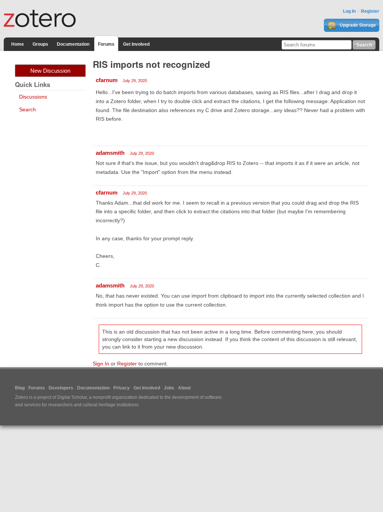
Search (27, 109)
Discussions (33, 97)
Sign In (101, 364)
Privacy (121, 388)
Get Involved (136, 44)
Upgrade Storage (357, 25)
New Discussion (50, 70)
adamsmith (110, 153)
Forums (106, 44)
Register (370, 11)
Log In (349, 11)
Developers (61, 388)
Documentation (73, 44)
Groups (40, 44)
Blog (20, 388)
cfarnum (106, 80)
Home (17, 44)
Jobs (169, 388)
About (184, 388)
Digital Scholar (72, 397)
